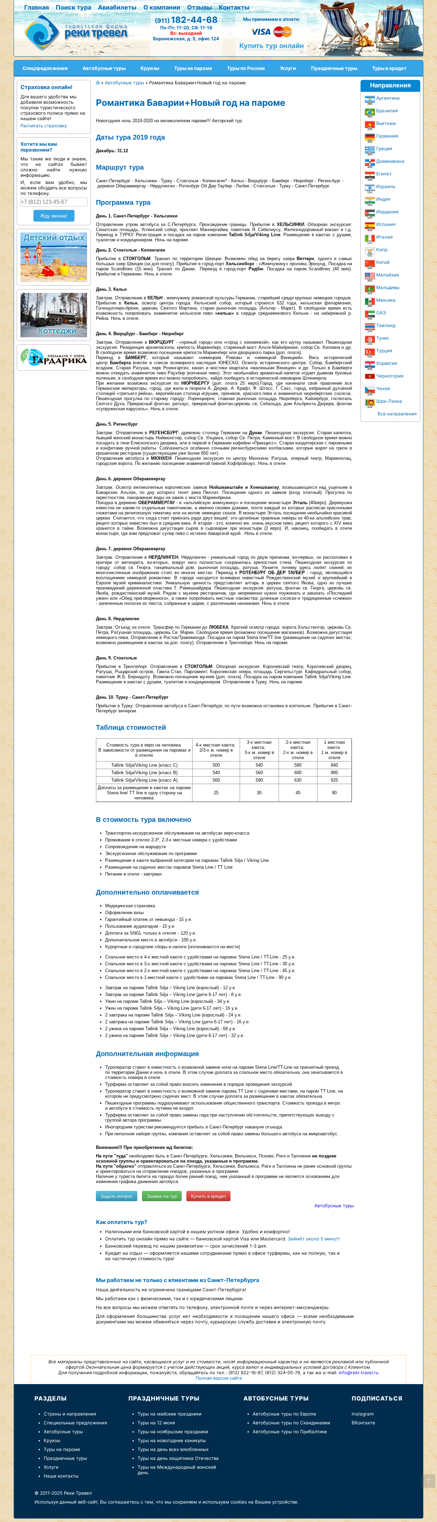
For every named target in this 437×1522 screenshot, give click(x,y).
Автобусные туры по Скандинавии (291, 1422)
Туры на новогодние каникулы (172, 1440)
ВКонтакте (363, 1422)
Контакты (234, 7)
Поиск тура (73, 7)
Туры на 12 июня (156, 1422)
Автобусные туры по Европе (284, 1414)
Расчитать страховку (43, 125)
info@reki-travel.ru (359, 1372)
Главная (36, 7)
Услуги (51, 1467)
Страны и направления (70, 1414)
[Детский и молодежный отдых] (53, 255)
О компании (161, 7)
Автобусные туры (334, 1205)
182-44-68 (186, 20)
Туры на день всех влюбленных (173, 1449)
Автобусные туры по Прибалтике (290, 1431)
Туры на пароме (62, 1449)
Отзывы (199, 7)
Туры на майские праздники (169, 1414)
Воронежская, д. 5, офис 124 (186, 38)
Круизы (52, 1440)
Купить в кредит (208, 1196)
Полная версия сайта (219, 1378)
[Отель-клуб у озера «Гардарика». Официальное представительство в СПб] (53, 356)
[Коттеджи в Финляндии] (53, 313)
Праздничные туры (65, 1458)
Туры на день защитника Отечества (178, 1458)
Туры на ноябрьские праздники (173, 1431)
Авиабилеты (117, 7)
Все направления (397, 413)
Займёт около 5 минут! (314, 1238)
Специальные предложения (75, 1422)
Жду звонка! (53, 215)
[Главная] (79, 32)
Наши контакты (61, 1476)
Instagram (363, 1414)
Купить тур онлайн (271, 46)
